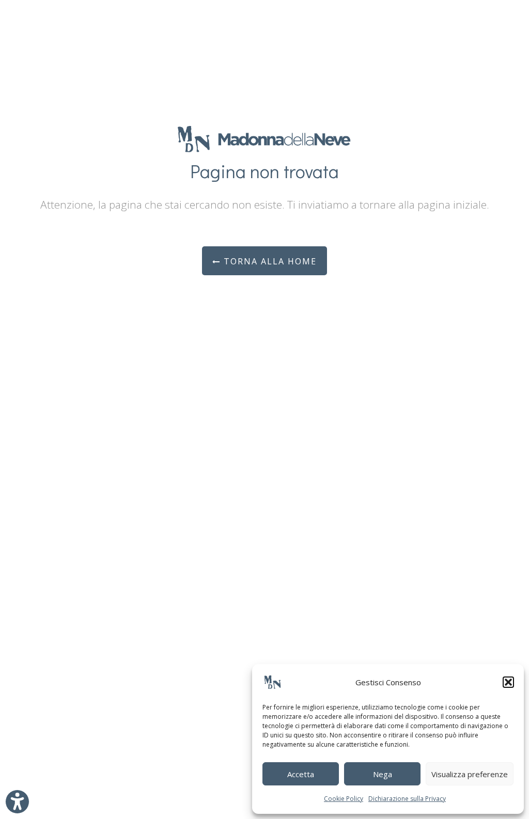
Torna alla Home (269, 261)
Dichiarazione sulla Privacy (407, 798)
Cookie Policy (343, 798)
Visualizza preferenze (469, 774)
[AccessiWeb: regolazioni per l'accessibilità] (17, 802)
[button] (508, 682)
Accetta (300, 774)
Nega (382, 774)
